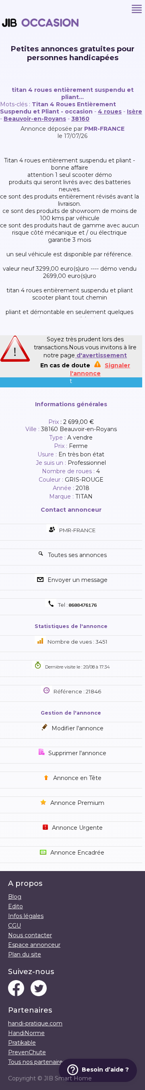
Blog (14, 896)
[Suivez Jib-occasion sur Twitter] (38, 989)
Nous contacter (30, 935)
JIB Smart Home (68, 1078)
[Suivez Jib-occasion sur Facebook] (16, 989)
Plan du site (24, 954)
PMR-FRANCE (104, 128)
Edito (15, 906)
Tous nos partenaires (37, 1062)
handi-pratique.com (35, 1023)
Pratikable (22, 1042)
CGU (14, 925)
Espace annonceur (34, 944)
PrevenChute (27, 1052)
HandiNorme (26, 1033)
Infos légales (26, 916)
